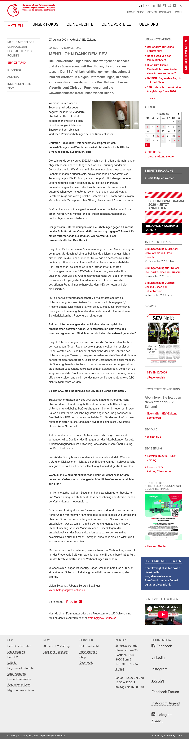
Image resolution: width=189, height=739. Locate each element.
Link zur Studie (156, 546)
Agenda (13, 77)
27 (163, 141)
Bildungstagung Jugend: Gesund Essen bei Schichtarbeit (160, 287)
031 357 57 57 (129, 664)
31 (147, 145)
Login (178, 12)
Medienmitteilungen (55, 651)
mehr (152, 98)
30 (179, 141)
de (140, 5)
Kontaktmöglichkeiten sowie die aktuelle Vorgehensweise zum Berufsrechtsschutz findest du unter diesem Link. (162, 576)
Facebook (164, 646)
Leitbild (12, 662)
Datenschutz (58, 736)
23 (179, 136)
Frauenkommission (19, 679)
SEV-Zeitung (16, 62)
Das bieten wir (16, 651)
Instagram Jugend (165, 703)
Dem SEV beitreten (19, 646)
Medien (152, 12)
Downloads (86, 662)
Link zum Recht (89, 646)
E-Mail (119, 668)
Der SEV (12, 657)
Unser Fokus (45, 25)
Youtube (157, 680)
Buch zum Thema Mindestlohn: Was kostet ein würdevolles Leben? (162, 69)
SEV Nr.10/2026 (157, 372)
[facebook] (66, 602)
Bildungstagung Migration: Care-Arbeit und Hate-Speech (161, 253)
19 (158, 136)
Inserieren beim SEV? (19, 86)
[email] (80, 602)
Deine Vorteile (116, 25)
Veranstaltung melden (161, 156)
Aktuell (16, 26)
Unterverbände (16, 673)
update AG (169, 736)
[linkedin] (75, 602)
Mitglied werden (186, 55)
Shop (141, 12)
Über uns (148, 25)
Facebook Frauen (165, 692)
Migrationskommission (21, 690)
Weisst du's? (155, 436)
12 (158, 131)
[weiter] (178, 114)
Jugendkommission (19, 684)
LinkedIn (158, 658)
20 (163, 136)
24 (147, 141)
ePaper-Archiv (156, 377)
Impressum (45, 736)
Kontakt (165, 12)
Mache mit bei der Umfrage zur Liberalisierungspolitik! (21, 49)
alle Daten (154, 152)
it (154, 5)
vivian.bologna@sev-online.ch (67, 590)
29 (173, 141)
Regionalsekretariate (20, 668)
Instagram (159, 669)
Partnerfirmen (88, 651)
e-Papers (14, 69)
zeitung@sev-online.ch (102, 618)
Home (131, 12)
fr (147, 5)
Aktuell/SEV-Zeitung (56, 646)
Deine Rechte (80, 25)
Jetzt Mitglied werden (160, 178)
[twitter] (71, 602)
